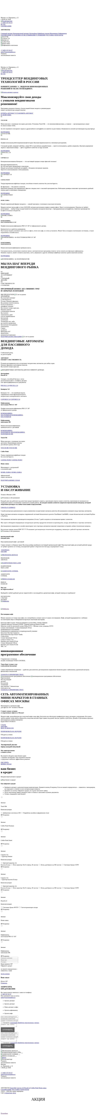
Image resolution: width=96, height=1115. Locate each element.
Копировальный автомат (21, 33)
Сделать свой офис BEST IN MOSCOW (7, 726)
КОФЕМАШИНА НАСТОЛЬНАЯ (6, 414)
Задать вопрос (5, 974)
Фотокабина (33, 33)
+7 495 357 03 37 (6, 994)
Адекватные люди (10, 1093)
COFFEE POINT (6, 460)
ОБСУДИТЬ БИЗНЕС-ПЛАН (6, 763)
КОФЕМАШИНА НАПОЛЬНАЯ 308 (7, 431)
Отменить (4, 983)
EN (4, 24)
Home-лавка (42, 1088)
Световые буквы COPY (71, 865)
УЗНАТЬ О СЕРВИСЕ (8, 507)
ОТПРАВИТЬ (8, 1030)
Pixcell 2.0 (27, 1088)
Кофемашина (62, 33)
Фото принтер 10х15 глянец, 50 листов (25, 865)
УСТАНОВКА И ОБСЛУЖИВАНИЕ (24, 35)
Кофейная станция (43, 33)
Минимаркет (54, 33)
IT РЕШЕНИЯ (40, 35)
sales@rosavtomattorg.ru (8, 52)
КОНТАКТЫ (59, 35)
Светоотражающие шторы (29, 907)
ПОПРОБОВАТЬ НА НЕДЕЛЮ (11, 731)
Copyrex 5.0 (20, 1088)
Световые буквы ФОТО (10, 907)
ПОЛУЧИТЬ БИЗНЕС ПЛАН (10, 480)
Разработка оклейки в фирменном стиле (36, 813)
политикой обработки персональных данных (24, 1022)
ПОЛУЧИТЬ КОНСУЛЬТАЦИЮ (11, 336)
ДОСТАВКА (50, 35)
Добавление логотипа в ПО (12, 813)
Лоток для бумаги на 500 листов (51, 865)
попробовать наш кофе (5, 550)
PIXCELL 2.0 (5, 385)
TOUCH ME (5, 448)
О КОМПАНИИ (6, 26)
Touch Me (13, 1088)
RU (2, 24)
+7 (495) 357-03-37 (6, 22)
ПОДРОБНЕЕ (5, 132)
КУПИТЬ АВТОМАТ (8, 113)
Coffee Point (34, 1088)
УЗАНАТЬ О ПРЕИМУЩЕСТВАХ (12, 674)
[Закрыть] (1, 1049)
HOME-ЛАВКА (6, 472)
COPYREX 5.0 (5, 399)
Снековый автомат (7, 33)
